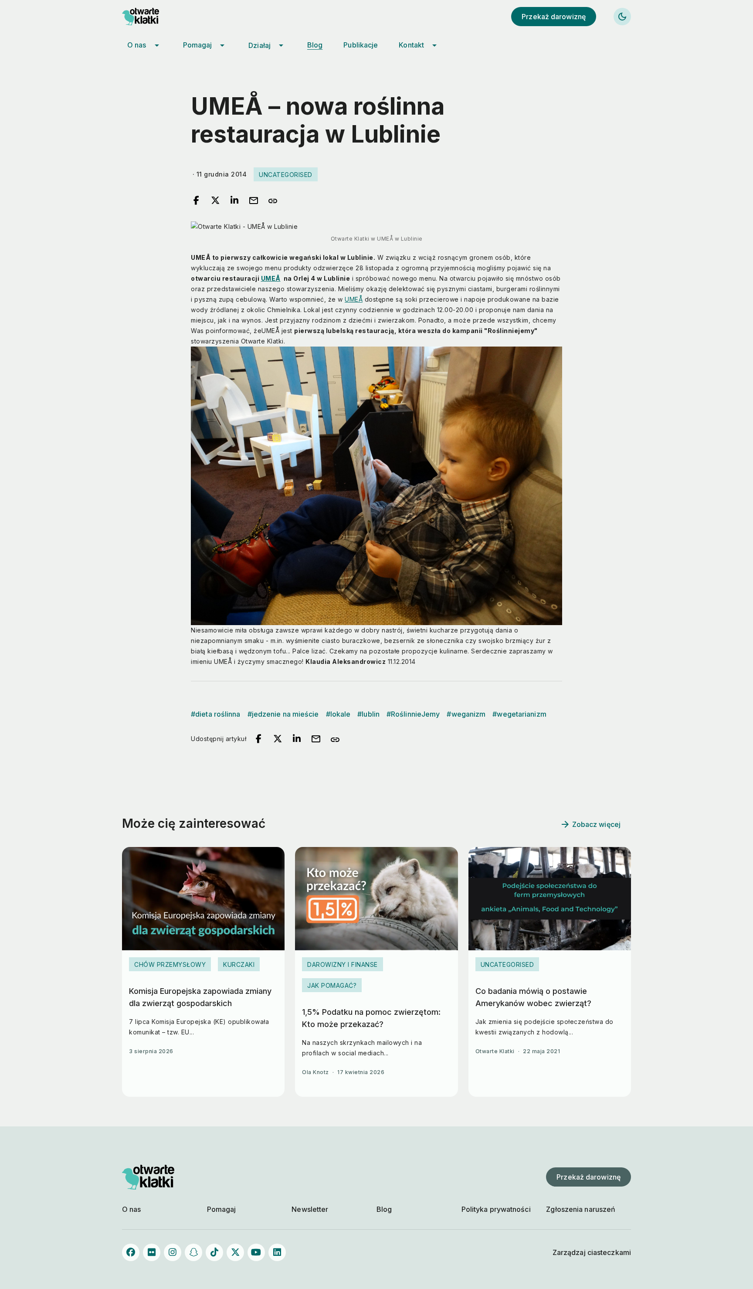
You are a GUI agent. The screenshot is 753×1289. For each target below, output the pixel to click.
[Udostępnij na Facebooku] (196, 201)
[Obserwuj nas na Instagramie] (172, 1252)
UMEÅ (271, 278)
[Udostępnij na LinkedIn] (234, 201)
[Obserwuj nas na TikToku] (214, 1252)
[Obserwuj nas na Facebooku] (130, 1252)
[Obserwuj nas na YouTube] (256, 1252)
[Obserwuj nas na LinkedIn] (277, 1252)
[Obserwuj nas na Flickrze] (151, 1252)
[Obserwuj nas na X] (235, 1252)
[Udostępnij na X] (215, 201)
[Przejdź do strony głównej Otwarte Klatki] (148, 16)
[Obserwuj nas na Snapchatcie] (193, 1252)
